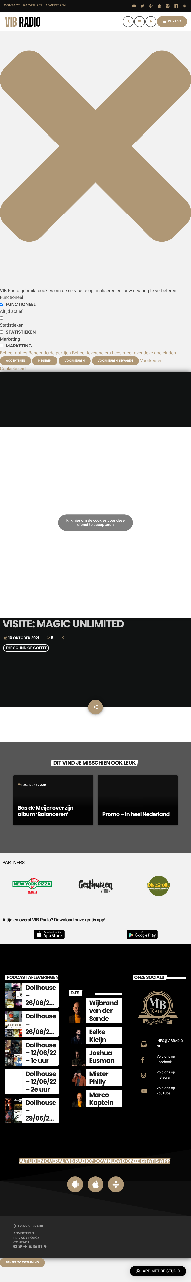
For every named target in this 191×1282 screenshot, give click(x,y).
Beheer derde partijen (49, 353)
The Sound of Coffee (26, 648)
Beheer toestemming (22, 1262)
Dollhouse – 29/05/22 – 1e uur (40, 1114)
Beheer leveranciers (91, 353)
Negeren (44, 361)
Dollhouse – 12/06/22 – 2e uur (40, 1082)
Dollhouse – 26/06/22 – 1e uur (40, 999)
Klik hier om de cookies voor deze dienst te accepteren (95, 522)
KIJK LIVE (172, 21)
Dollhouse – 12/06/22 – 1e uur (40, 1053)
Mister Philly (98, 1078)
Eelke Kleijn (97, 1036)
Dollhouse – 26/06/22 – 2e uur (40, 1028)
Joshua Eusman (102, 1057)
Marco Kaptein (101, 1099)
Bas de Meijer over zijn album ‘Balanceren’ (46, 811)
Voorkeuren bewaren (115, 361)
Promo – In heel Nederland (136, 814)
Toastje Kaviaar (33, 785)
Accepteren (15, 361)
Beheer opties (13, 353)
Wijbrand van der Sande (103, 1011)
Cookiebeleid (13, 368)
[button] (95, 283)
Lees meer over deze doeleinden (144, 353)
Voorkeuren (75, 361)
